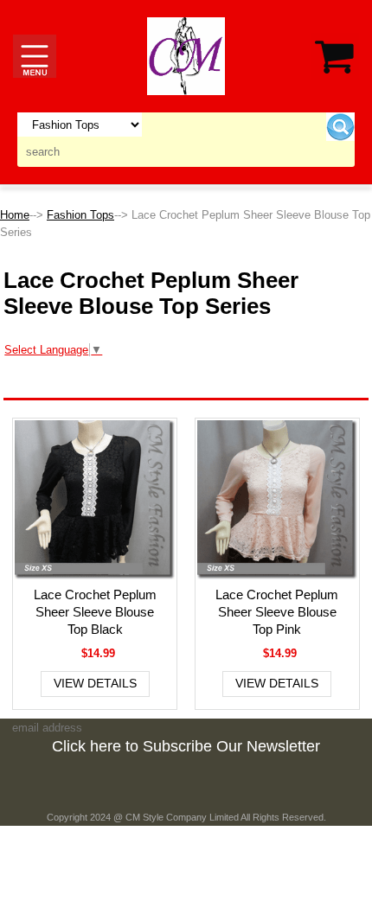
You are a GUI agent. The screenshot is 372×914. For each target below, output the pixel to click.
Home (14, 214)
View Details (95, 683)
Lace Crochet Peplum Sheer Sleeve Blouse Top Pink (276, 611)
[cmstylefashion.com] (186, 54)
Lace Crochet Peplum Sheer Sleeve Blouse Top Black (95, 611)
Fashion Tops (80, 214)
